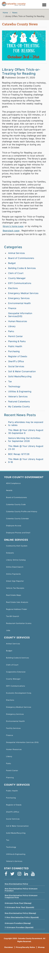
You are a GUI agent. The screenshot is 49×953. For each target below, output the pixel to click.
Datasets (10, 553)
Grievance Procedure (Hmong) (18, 923)
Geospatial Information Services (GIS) (22, 742)
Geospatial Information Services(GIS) (20, 315)
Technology (14, 386)
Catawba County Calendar (17, 519)
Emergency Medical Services (23, 293)
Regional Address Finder (16, 609)
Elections (13, 288)
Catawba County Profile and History (21, 511)
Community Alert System (16, 546)
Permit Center (15, 336)
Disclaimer (8, 947)
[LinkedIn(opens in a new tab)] (27, 874)
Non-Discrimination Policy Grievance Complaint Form (21, 896)
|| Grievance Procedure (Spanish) (19, 927)
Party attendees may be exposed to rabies (25, 423)
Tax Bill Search (12, 616)
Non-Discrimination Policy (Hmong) (20, 913)
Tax (10, 381)
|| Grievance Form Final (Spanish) (19, 907)
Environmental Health (19, 303)
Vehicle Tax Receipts (15, 588)
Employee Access (13, 526)
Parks (11, 331)
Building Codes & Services (22, 268)
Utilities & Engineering (19, 391)
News (14, 12)
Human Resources (17, 321)
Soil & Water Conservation (22, 371)
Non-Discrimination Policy (16, 884)
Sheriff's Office (16, 361)
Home (5, 12)
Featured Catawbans (19, 401)
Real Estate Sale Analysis (17, 602)
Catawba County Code (16, 504)
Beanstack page (11, 230)
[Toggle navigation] (45, 5)
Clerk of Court (15, 273)
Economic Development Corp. (19, 693)
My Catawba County (19, 406)
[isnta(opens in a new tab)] (20, 874)
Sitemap (41, 947)
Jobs (8, 630)
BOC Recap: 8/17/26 (18, 454)
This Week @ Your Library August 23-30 (25, 447)
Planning (10, 778)
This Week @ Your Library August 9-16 (25, 460)
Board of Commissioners (21, 258)
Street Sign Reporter (15, 581)
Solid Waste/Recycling (19, 376)
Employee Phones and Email (18, 533)
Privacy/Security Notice (25, 947)
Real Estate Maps (13, 595)
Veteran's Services (17, 396)
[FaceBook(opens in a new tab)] (7, 874)
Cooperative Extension (16, 672)
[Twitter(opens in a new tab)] (13, 874)
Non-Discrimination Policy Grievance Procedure (21, 890)
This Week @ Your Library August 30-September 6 (25, 431)
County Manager (17, 278)
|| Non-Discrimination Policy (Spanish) (22, 917)
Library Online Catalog (16, 560)
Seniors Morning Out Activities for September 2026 (24, 439)
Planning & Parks (17, 341)
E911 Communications (19, 283)
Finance (12, 308)
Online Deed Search (14, 567)
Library (12, 326)
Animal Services (16, 253)
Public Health (15, 346)
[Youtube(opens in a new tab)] (33, 874)
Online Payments (13, 574)
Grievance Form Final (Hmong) (18, 903)
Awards (9, 490)
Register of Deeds (17, 356)
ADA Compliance (13, 483)
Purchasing (14, 351)
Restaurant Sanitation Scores (18, 623)
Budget (12, 263)
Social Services (16, 366)
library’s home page (13, 226)
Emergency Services (19, 298)
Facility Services (13, 728)
